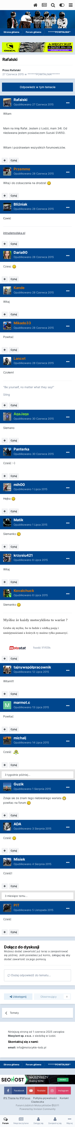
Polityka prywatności (45, 1098)
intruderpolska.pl (14, 233)
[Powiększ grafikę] (49, 183)
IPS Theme (9, 1098)
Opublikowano (34, 104)
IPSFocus (25, 1098)
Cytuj (14, 160)
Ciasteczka (37, 1101)
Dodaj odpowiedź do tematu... (30, 975)
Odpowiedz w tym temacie (37, 87)
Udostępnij (19, 996)
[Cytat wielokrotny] (5, 160)
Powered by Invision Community (38, 1108)
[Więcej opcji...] (68, 103)
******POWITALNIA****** (44, 74)
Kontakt (64, 1098)
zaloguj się (58, 955)
